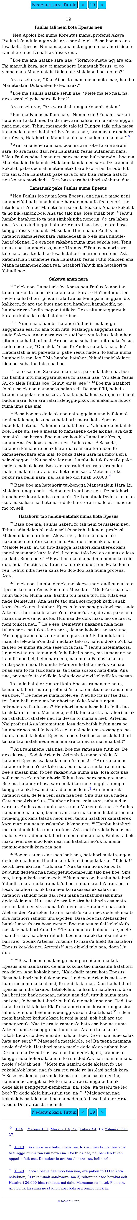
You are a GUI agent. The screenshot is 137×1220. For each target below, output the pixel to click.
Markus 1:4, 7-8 (63, 1129)
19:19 (19, 1147)
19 (92, 4)
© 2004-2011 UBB (68, 1201)
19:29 (19, 1171)
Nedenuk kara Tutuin (54, 4)
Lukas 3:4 (88, 1129)
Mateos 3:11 (37, 1129)
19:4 (19, 1129)
